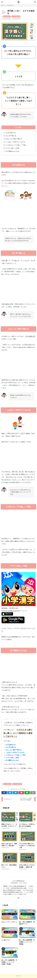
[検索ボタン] (35, 2)
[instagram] (18, 898)
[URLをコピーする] (33, 792)
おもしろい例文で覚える (14, 139)
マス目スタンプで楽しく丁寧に (16, 145)
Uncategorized (7, 16)
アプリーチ (23, 611)
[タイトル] (18, 2)
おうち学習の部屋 (16, 16)
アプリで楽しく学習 (12, 148)
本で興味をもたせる (12, 151)
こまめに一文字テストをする (15, 142)
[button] (4, 792)
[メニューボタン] (2, 2)
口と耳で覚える (11, 136)
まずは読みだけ (11, 132)
